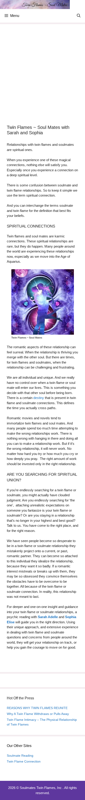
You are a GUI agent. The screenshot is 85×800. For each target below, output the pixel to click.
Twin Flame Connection (24, 761)
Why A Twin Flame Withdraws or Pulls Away (38, 714)
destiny (38, 398)
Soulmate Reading (20, 755)
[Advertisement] (42, 75)
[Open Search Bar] (78, 16)
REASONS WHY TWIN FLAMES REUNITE (37, 708)
